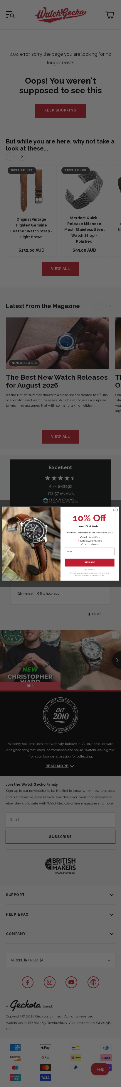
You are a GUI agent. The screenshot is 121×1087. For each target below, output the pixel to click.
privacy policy (85, 575)
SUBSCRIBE (89, 562)
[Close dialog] (115, 510)
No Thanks (90, 570)
